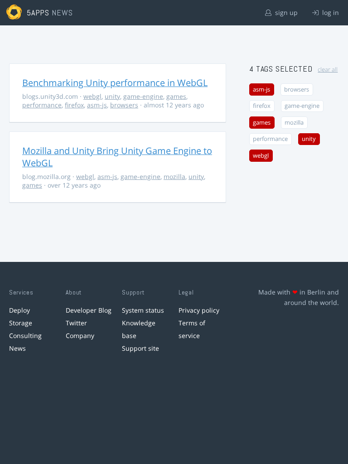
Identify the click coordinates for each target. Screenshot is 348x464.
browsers (124, 105)
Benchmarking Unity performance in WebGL (115, 83)
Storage (20, 323)
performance (42, 105)
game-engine (143, 96)
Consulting (25, 335)
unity (112, 96)
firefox (74, 105)
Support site (140, 348)
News (17, 348)
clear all (328, 69)
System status (143, 310)
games (176, 96)
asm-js (97, 105)
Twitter (76, 323)
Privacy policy (199, 310)
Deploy (19, 310)
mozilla (174, 176)
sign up (285, 12)
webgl (92, 96)
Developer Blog (88, 310)
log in (329, 12)
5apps (38, 12)
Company (80, 335)
